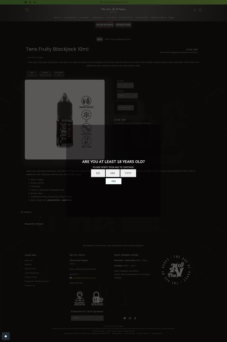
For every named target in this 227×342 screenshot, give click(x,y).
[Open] (6, 336)
